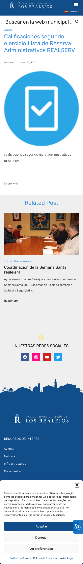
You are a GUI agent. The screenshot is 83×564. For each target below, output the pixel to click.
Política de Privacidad (45, 558)
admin (10, 62)
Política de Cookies (20, 558)
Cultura (8, 261)
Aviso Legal (66, 558)
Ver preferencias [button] (41, 548)
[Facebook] (25, 357)
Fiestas (18, 261)
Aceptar (41, 526)
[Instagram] (36, 357)
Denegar (41, 537)
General (8, 29)
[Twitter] (58, 357)
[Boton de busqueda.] (77, 22)
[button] (77, 485)
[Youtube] (47, 357)
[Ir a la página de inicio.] (31, 5)
